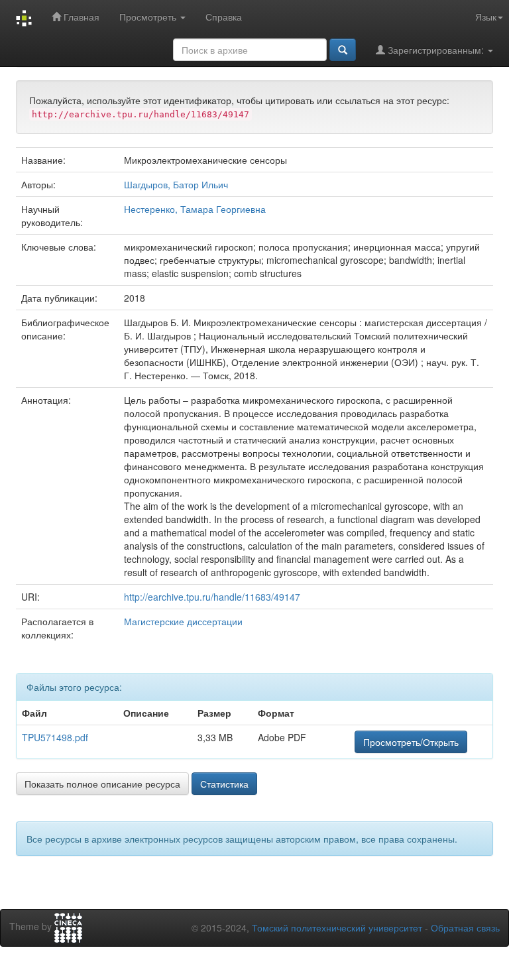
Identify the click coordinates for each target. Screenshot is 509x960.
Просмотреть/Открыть (411, 742)
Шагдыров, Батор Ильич (176, 184)
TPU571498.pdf (55, 737)
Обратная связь (465, 927)
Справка (223, 16)
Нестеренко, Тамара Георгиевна (195, 208)
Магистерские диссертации (183, 621)
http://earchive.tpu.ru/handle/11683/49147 (212, 596)
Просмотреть (149, 16)
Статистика (224, 783)
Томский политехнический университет (337, 927)
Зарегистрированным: (435, 49)
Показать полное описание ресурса (102, 783)
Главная (80, 16)
